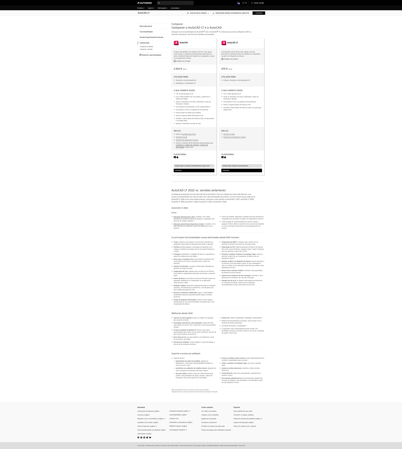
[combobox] (175, 3)
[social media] (144, 437)
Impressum (241, 445)
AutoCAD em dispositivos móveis (187, 140)
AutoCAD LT (143, 12)
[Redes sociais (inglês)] (144, 438)
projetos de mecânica (192, 145)
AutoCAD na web (181, 137)
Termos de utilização (186, 445)
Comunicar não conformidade (169, 445)
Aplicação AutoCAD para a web (184, 217)
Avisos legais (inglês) (199, 445)
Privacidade (140, 445)
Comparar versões (146, 49)
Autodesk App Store (189, 134)
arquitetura (180, 145)
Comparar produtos (146, 46)
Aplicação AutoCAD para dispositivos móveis (189, 224)
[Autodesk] (144, 3)
